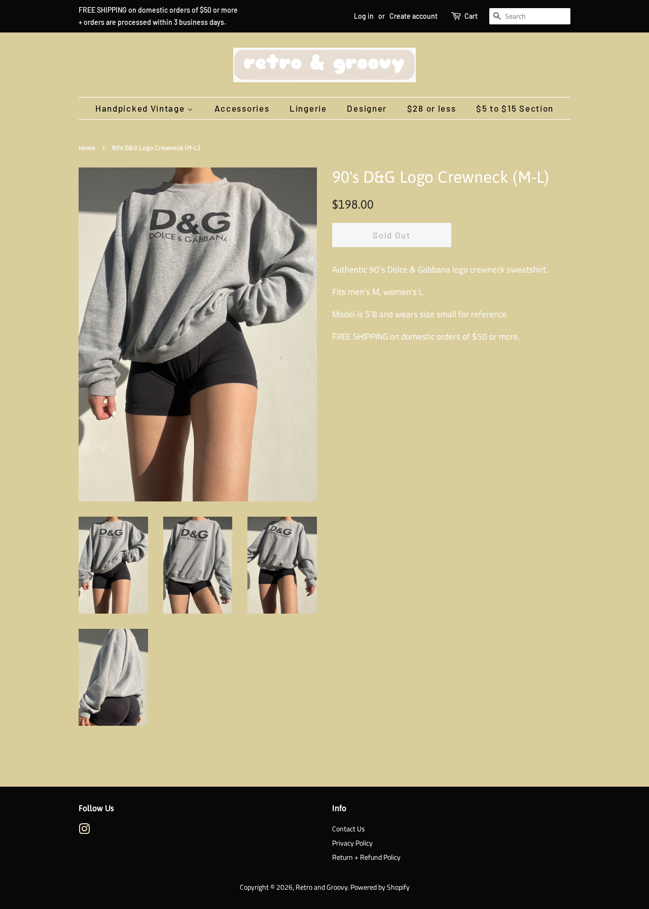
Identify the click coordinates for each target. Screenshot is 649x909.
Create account (413, 16)
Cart (471, 16)
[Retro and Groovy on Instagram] (84, 830)
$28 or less (431, 108)
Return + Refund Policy (366, 857)
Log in (364, 16)
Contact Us (348, 828)
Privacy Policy (352, 843)
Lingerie (308, 108)
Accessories (242, 108)
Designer (367, 108)
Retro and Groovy (321, 887)
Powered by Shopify (380, 887)
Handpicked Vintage (141, 108)
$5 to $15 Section (515, 108)
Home (87, 148)
